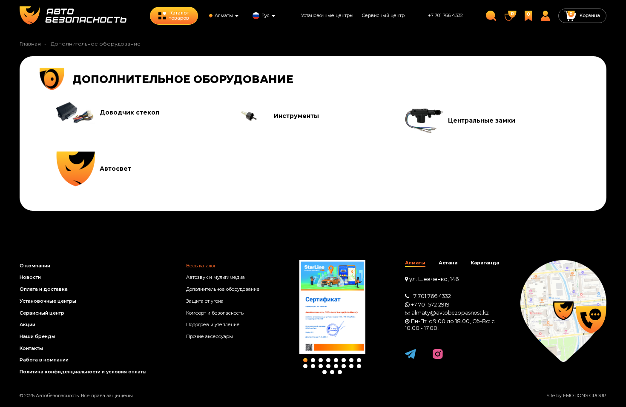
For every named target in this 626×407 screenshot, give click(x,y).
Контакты (31, 348)
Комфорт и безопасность (215, 313)
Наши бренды (37, 336)
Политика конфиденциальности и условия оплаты (83, 372)
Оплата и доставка (44, 289)
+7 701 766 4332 (445, 15)
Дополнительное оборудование (223, 289)
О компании (35, 266)
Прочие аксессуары (209, 336)
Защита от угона (205, 301)
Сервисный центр (383, 15)
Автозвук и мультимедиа (215, 277)
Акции (27, 324)
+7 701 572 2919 (430, 304)
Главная (30, 43)
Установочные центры (327, 15)
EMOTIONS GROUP (584, 395)
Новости (30, 277)
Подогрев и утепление (213, 324)
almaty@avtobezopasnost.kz (450, 313)
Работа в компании (44, 360)
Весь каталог (201, 266)
